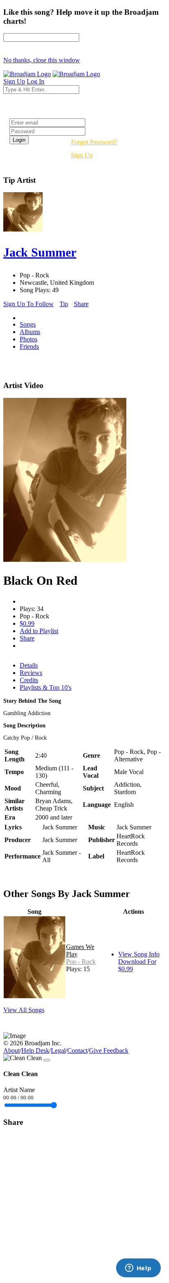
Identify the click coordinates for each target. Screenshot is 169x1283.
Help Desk (35, 1050)
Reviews (31, 672)
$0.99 (27, 623)
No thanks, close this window (41, 60)
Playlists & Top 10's (45, 687)
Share (81, 303)
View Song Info (139, 954)
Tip (63, 303)
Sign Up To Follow (28, 303)
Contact (77, 1050)
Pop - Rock (81, 961)
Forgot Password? (94, 142)
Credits (29, 680)
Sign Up (82, 155)
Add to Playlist (39, 630)
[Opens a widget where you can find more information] (138, 1268)
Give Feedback (108, 1050)
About (11, 1050)
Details (29, 665)
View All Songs (23, 1009)
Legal (58, 1050)
